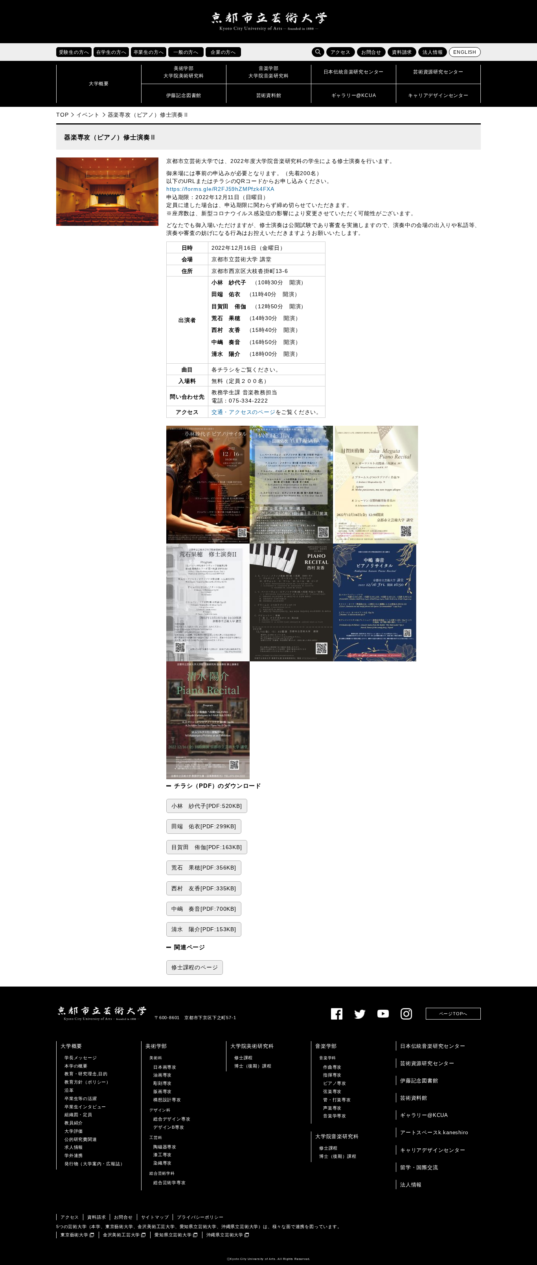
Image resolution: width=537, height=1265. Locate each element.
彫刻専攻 (162, 1083)
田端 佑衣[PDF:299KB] (203, 826)
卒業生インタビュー (85, 1106)
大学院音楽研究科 (337, 1136)
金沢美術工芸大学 (121, 1234)
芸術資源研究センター (427, 1063)
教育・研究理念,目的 (86, 1073)
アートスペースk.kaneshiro (434, 1132)
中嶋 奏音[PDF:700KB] (203, 909)
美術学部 (156, 1046)
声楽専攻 (332, 1108)
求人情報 (73, 1147)
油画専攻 (162, 1075)
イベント (87, 115)
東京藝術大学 (74, 1234)
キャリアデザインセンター (432, 1150)
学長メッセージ (80, 1057)
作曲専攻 (332, 1067)
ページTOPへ (453, 1013)
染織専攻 (162, 1163)
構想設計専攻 (167, 1099)
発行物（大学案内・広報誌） (94, 1163)
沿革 (69, 1090)
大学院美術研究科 (252, 1046)
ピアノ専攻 (334, 1083)
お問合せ (371, 52)
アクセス (341, 52)
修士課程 (243, 1057)
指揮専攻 (332, 1075)
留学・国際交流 (419, 1167)
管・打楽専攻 (337, 1099)
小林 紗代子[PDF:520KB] (206, 806)
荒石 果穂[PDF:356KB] (203, 868)
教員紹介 (73, 1122)
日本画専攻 (165, 1067)
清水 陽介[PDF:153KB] (203, 929)
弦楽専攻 (332, 1091)
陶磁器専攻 (165, 1146)
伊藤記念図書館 (419, 1081)
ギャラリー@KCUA (424, 1115)
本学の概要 (76, 1066)
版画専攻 (162, 1091)
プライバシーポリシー (200, 1217)
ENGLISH (464, 52)
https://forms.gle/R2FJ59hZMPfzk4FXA (220, 189)
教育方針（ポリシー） (87, 1082)
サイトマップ (155, 1217)
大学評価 (73, 1131)
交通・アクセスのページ (243, 412)
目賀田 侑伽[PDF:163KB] (206, 847)
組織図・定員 (78, 1114)
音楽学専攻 (334, 1115)
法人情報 (433, 52)
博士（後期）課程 (252, 1066)
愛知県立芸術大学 (172, 1234)
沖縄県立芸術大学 (224, 1234)
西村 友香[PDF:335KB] (203, 889)
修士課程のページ (194, 967)
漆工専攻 (162, 1154)
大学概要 (71, 1046)
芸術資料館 (413, 1098)
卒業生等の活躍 (80, 1098)
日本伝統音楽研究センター (432, 1046)
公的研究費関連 (80, 1139)
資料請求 (402, 52)
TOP (62, 115)
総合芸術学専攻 (169, 1182)
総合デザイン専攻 (171, 1119)
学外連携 (73, 1155)
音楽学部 (326, 1046)
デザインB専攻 (168, 1127)
